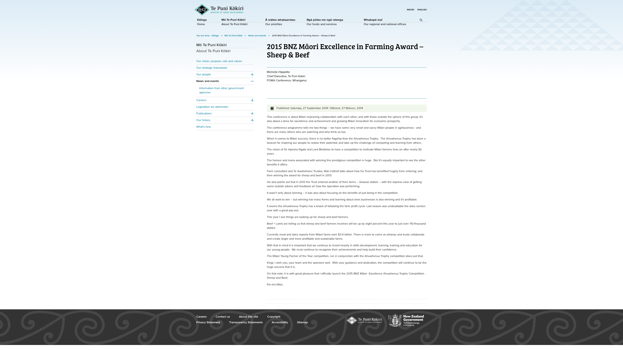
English (422, 9)
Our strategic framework (211, 68)
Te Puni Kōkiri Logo (219, 9)
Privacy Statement (208, 322)
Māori (410, 9)
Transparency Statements (246, 322)
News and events (257, 35)
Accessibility (280, 322)
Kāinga (215, 35)
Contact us (223, 316)
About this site (248, 316)
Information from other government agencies (221, 90)
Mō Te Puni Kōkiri (234, 35)
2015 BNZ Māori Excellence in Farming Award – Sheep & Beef (303, 35)
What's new (203, 126)
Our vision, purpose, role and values (219, 61)
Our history (203, 120)
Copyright (273, 316)
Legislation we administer (212, 107)
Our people (203, 74)
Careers (201, 100)
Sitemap (302, 322)
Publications (204, 113)
